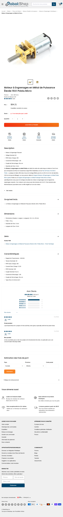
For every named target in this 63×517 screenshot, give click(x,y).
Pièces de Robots (16, 11)
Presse (36, 434)
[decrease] (12, 119)
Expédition (4, 429)
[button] (8, 98)
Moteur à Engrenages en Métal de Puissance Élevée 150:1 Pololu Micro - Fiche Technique (30, 244)
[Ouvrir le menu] (2, 4)
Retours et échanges (7, 432)
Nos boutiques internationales (9, 497)
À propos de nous (39, 424)
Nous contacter (6, 442)
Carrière (36, 427)
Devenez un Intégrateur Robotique (11, 450)
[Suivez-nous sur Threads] (24, 504)
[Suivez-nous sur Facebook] (3, 504)
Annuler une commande (8, 434)
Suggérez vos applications (9, 460)
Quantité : (7, 118)
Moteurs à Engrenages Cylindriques (47, 11)
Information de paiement (8, 439)
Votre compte (5, 424)
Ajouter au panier (31, 125)
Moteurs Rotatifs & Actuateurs (30, 11)
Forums (36, 450)
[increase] (22, 119)
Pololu (6, 95)
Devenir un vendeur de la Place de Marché (13, 453)
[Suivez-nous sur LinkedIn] (21, 504)
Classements (38, 460)
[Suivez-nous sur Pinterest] (12, 504)
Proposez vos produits (8, 458)
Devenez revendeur (7, 455)
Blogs (35, 453)
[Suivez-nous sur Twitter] (6, 504)
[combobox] (42, 4)
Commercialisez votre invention (10, 463)
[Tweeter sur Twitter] (54, 98)
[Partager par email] (58, 98)
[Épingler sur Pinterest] (51, 98)
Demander (38, 139)
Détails (9, 139)
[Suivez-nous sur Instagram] (9, 504)
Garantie (4, 437)
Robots (8, 11)
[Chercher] (54, 4)
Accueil (3, 11)
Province (27, 362)
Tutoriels (36, 458)
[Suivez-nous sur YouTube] (15, 504)
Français (26, 497)
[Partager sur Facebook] (48, 98)
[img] (8, 317)
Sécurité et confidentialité (41, 432)
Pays (5, 362)
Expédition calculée (16, 108)
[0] (60, 4)
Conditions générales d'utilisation (43, 429)
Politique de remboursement (11, 380)
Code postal (49, 362)
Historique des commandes (9, 427)
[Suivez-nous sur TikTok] (18, 504)
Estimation (10, 371)
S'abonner (13, 485)
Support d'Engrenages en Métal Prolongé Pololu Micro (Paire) (34, 177)
